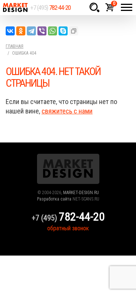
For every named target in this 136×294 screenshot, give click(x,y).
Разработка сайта (54, 199)
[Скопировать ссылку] (73, 30)
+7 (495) (50, 7)
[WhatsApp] (52, 30)
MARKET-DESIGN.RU (81, 192)
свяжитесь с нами (67, 111)
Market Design (15, 7)
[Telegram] (31, 30)
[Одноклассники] (20, 30)
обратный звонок (68, 228)
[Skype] (63, 30)
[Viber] (41, 30)
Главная (14, 46)
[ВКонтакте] (10, 30)
